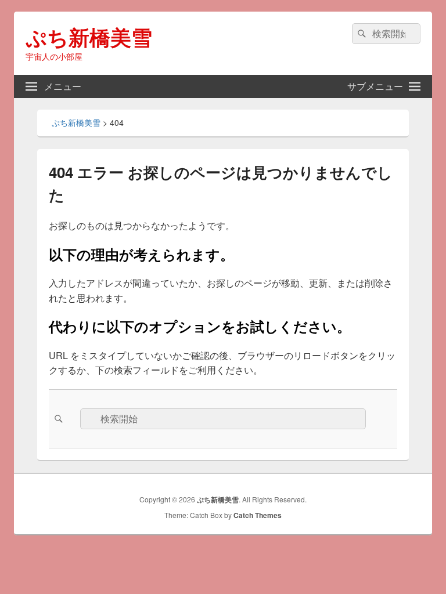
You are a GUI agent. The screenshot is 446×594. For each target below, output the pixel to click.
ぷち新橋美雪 (89, 36)
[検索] (360, 33)
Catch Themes (257, 515)
